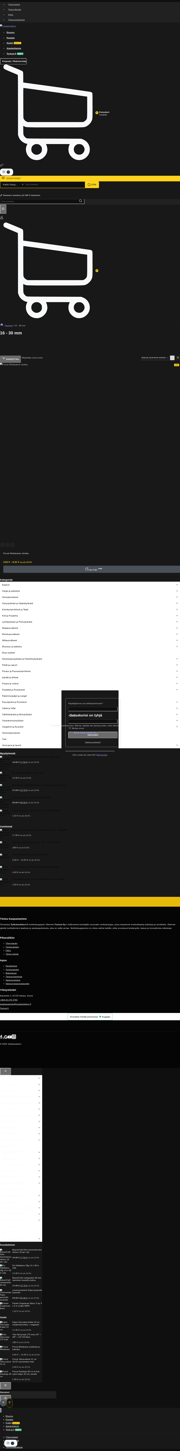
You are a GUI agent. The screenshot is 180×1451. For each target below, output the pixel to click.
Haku (81, 202)
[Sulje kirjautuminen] (5, 1385)
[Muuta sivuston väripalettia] (6, 172)
